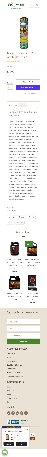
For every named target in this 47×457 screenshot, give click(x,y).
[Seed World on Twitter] (8, 413)
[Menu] (31, 5)
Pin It (32, 217)
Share (23, 217)
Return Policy (12, 361)
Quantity (9, 83)
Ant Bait (13, 208)
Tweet (13, 217)
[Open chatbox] (5, 452)
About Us (10, 391)
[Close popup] (27, 428)
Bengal (9, 66)
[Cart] (37, 5)
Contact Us (11, 354)
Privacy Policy (12, 398)
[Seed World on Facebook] (13, 413)
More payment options (28, 93)
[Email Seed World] (26, 413)
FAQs (9, 357)
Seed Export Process (14, 365)
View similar (8, 443)
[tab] (12, 105)
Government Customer (15, 376)
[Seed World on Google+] (17, 413)
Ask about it (21, 443)
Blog (8, 402)
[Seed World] (16, 7)
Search (9, 387)
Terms (9, 394)
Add (12, 223)
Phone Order (11, 369)
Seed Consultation (13, 372)
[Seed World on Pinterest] (21, 413)
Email (21, 223)
